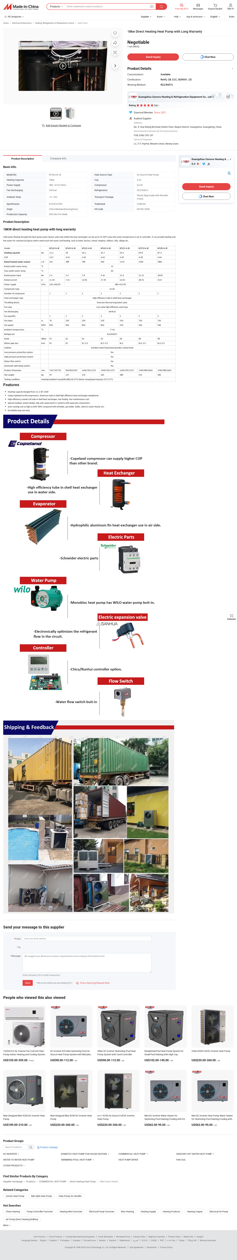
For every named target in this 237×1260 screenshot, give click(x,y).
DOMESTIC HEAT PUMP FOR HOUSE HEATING (84, 1153)
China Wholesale (105, 1236)
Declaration (152, 1247)
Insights (200, 1236)
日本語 (154, 1240)
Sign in (230, 8)
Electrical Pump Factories (101, 1211)
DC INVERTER (10, 1153)
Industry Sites (139, 1236)
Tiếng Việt (192, 1240)
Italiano (102, 1240)
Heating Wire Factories (71, 1211)
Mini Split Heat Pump (41, 1196)
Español (53, 1240)
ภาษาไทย (171, 1240)
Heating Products (171, 1211)
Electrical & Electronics (22, 23)
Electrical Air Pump (218, 1211)
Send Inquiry (153, 56)
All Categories (14, 16)
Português (64, 1240)
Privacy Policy (166, 1247)
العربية (135, 1240)
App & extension (194, 16)
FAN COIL (181, 1159)
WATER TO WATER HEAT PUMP (18, 1159)
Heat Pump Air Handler (70, 1196)
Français (76, 1240)
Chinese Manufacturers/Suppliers (80, 1236)
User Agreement (136, 1247)
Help (176, 16)
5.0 (194, 163)
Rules (231, 16)
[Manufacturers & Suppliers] (20, 6)
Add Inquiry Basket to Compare (63, 125)
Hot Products (39, 1236)
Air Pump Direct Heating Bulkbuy (22, 1219)
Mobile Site (188, 1236)
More (6, 1225)
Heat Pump (83, 23)
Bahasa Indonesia (208, 1240)
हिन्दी (162, 1240)
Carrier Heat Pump (15, 1196)
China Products (55, 1236)
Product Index (174, 1236)
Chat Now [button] (210, 56)
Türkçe (181, 1240)
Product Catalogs (49, 1147)
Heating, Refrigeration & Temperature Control (54, 23)
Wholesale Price (123, 1236)
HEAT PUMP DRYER (128, 1159)
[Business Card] (229, 173)
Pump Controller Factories (40, 1211)
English (43, 1240)
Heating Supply (148, 1211)
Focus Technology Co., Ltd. (97, 1247)
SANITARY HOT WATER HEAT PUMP (194, 1153)
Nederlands (125, 1240)
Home (6, 23)
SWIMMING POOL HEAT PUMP (76, 1159)
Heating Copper (195, 1211)
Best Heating (127, 1211)
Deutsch (112, 1240)
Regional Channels (156, 1236)
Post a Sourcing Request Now (93, 982)
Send (27, 982)
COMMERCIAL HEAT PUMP (132, 1153)
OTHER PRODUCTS (12, 1165)
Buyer (160, 16)
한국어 (145, 1240)
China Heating (13, 1211)
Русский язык (90, 1240)
